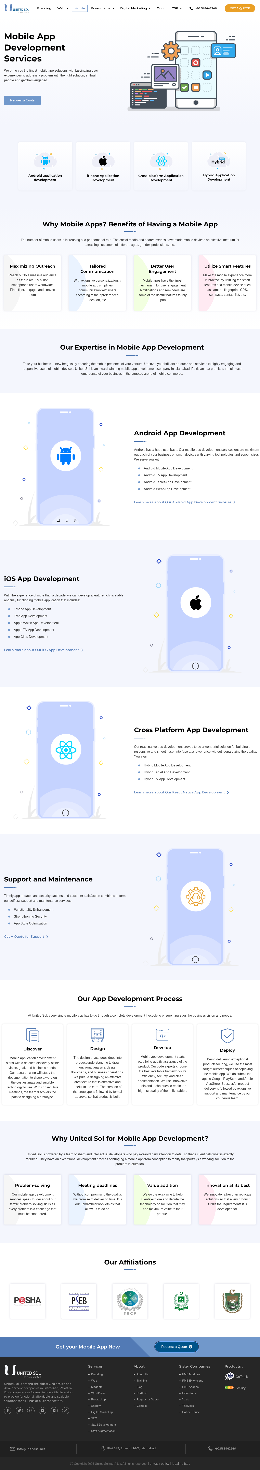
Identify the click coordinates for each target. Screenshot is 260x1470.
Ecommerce (100, 8)
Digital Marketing (133, 8)
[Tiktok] (65, 1410)
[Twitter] (19, 1410)
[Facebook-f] (7, 1410)
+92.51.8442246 (225, 1448)
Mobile (80, 8)
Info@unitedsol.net (31, 1449)
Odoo (161, 8)
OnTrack (242, 1377)
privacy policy (159, 1463)
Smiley (241, 1388)
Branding (44, 8)
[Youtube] (42, 1410)
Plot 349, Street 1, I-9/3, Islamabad (131, 1448)
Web (60, 8)
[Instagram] (30, 1410)
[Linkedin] (54, 1410)
